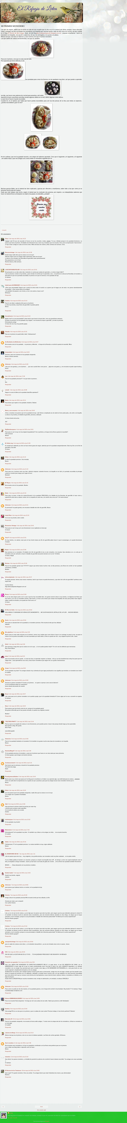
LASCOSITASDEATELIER (12, 269)
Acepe (7, 668)
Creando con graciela (11, 962)
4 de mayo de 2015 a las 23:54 (17, 620)
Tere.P (7, 537)
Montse (7, 563)
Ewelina (7, 1008)
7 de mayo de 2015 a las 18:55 (19, 885)
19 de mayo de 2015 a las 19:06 (30, 1070)
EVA (6, 952)
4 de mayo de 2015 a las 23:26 (18, 563)
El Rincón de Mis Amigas (16, 33)
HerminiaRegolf (9, 750)
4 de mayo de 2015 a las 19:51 (24, 429)
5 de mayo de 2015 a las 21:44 (25, 721)
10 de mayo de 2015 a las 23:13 (24, 1032)
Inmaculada (8, 352)
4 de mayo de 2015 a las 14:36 (23, 252)
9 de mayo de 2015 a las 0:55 (26, 962)
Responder (8, 247)
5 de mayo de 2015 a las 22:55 (19, 738)
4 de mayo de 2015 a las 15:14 (18, 300)
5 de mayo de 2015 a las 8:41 (17, 656)
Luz (6, 376)
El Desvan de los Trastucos (13, 1070)
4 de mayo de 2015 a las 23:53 (23, 610)
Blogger (47, 1121)
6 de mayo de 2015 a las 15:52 (21, 819)
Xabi (6, 804)
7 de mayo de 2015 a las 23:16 (18, 926)
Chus (6, 238)
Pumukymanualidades (11, 776)
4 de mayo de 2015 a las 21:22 (17, 457)
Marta (6, 400)
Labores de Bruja (10, 1032)
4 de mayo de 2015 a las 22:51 (17, 537)
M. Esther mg (9, 443)
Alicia (6, 457)
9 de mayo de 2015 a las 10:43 (19, 986)
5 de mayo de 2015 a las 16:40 (17, 706)
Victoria (7, 895)
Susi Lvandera (9, 1043)
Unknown (8, 364)
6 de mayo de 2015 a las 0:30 (23, 750)
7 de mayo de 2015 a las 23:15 (18, 910)
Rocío (7, 620)
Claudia (7, 331)
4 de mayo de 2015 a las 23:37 (23, 577)
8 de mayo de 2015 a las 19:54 (24, 941)
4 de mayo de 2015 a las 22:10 (19, 482)
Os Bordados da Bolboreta (13, 342)
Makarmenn (8, 830)
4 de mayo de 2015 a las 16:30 (19, 364)
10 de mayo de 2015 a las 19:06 (21, 1019)
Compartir (4, 230)
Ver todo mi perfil (12, 1117)
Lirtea (11, 1113)
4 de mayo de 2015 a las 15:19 (21, 316)
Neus (6, 706)
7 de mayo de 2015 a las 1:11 (27, 854)
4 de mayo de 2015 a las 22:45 (25, 525)
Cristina (7, 300)
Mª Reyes (8, 482)
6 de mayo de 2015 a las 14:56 (16, 804)
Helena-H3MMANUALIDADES (13, 998)
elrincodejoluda (9, 577)
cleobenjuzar (9, 819)
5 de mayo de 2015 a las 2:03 (21, 632)
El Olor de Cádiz (10, 610)
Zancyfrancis (9, 316)
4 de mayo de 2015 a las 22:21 (19, 505)
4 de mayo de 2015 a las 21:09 (21, 443)
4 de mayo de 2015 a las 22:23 (20, 515)
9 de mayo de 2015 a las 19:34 (18, 1008)
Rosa (6, 694)
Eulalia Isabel (9, 872)
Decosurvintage (9, 252)
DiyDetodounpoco (10, 429)
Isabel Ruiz (8, 515)
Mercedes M (8, 1019)
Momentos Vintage (10, 525)
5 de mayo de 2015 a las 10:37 (17, 694)
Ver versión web (41, 1110)
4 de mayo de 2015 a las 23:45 (17, 594)
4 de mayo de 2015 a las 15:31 (18, 331)
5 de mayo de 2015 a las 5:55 (17, 644)
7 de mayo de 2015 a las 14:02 (21, 872)
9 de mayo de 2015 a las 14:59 (30, 998)
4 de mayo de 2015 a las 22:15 (17, 493)
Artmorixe (8, 738)
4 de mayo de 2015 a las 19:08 (18, 390)
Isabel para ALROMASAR (12, 285)
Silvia (6, 790)
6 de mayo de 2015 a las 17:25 (20, 830)
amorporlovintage (10, 941)
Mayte (7, 549)
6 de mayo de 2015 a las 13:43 (27, 776)
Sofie (6, 644)
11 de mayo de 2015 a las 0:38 (22, 1043)
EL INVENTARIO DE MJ (11, 854)
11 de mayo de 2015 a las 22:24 (19, 1056)
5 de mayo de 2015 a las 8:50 (17, 668)
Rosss (7, 594)
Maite (7, 493)
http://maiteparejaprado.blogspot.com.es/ (48, 33)
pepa (6, 656)
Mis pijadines (9, 632)
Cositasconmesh (10, 762)
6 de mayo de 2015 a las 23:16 (17, 841)
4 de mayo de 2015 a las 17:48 (16, 376)
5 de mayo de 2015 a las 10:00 (19, 680)
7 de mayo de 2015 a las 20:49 (18, 895)
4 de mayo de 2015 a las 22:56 (17, 549)
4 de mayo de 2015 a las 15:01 (28, 269)
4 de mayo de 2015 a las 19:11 (17, 400)
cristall (7, 390)
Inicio (41, 1106)
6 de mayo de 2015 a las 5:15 (24, 762)
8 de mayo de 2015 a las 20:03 (16, 952)
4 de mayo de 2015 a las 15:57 (29, 342)
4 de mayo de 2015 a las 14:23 (17, 238)
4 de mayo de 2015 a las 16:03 (20, 352)
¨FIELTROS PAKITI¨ (10, 721)
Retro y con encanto (11, 410)
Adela (6, 841)
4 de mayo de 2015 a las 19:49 (26, 410)
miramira (7, 1056)
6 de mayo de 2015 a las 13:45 (17, 790)
